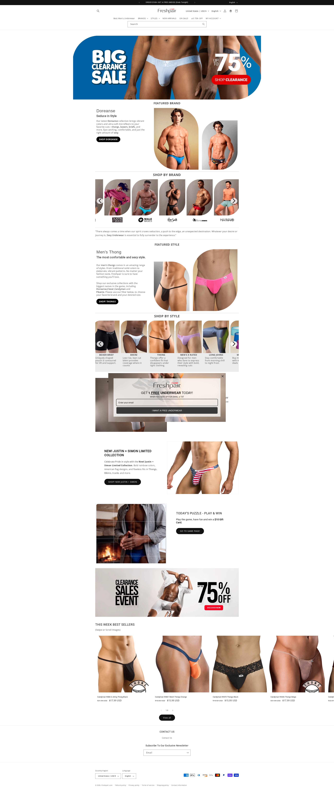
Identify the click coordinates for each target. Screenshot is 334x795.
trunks (115, 473)
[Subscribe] (187, 753)
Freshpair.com (107, 785)
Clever (110, 289)
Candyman (120, 289)
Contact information (179, 785)
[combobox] (167, 24)
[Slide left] (161, 710)
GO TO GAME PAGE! (190, 531)
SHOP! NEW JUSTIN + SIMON (122, 482)
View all (167, 717)
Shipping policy (163, 785)
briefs (132, 126)
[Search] (203, 24)
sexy (116, 132)
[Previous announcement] (139, 2)
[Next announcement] (195, 2)
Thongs (153, 469)
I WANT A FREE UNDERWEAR (167, 410)
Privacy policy (134, 785)
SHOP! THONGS (107, 301)
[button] (98, 11)
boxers (124, 126)
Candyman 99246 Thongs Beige (283, 697)
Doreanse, (101, 289)
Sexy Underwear (115, 235)
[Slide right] (173, 710)
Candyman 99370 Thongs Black (225, 697)
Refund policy (120, 785)
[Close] (222, 376)
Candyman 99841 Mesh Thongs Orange (171, 697)
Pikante (100, 292)
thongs (115, 126)
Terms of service (148, 785)
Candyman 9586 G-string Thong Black (112, 697)
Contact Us (167, 738)
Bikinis (107, 473)
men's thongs (108, 265)
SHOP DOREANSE (108, 139)
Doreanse (113, 121)
